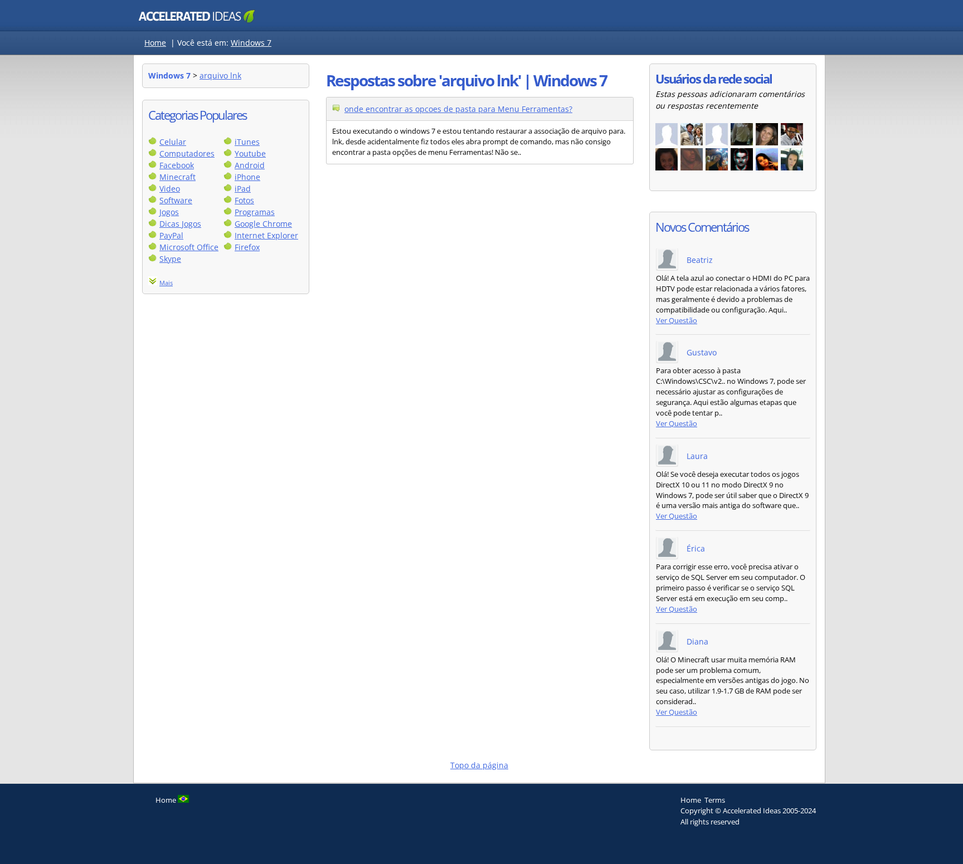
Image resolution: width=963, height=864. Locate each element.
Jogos (169, 212)
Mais (166, 283)
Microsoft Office (188, 247)
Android (250, 165)
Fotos (244, 200)
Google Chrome (263, 223)
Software (175, 200)
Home (155, 42)
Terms (714, 800)
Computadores (187, 153)
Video (169, 188)
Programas (255, 212)
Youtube (250, 153)
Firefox (247, 247)
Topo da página (479, 765)
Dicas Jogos (180, 223)
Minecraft (177, 177)
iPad (243, 188)
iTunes (247, 141)
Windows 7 (251, 42)
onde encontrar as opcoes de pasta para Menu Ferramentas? (458, 109)
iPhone (247, 177)
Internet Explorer (266, 235)
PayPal (171, 235)
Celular (172, 141)
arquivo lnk (220, 75)
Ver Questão (676, 320)
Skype (170, 258)
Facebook (176, 165)
